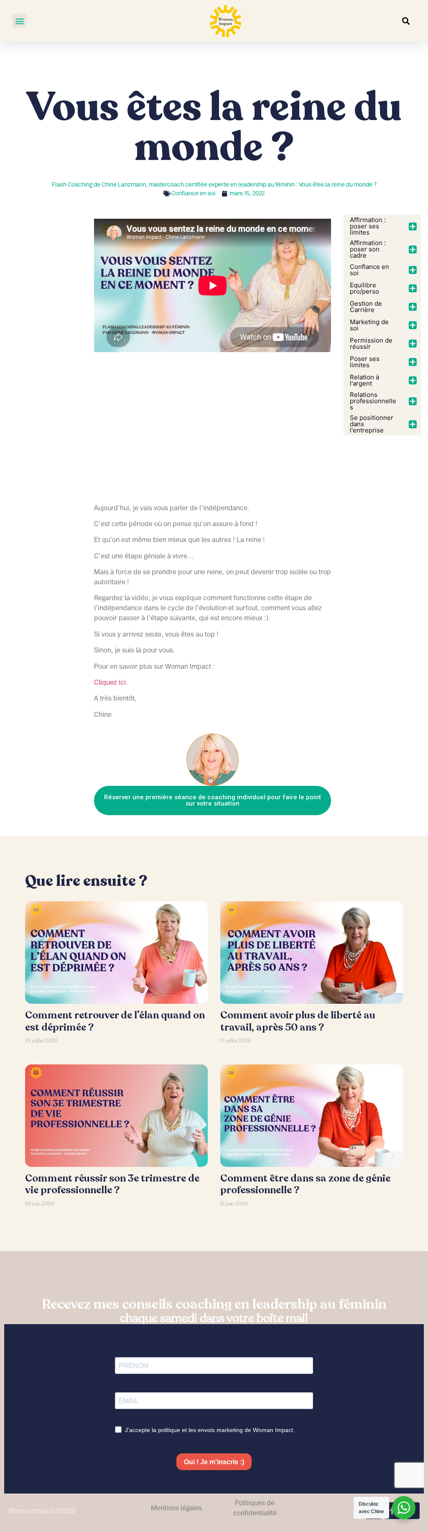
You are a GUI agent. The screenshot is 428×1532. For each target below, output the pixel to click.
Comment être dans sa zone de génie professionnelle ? (305, 1184)
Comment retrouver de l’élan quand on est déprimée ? (115, 1021)
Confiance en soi (193, 193)
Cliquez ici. (111, 682)
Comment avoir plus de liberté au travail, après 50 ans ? (297, 1021)
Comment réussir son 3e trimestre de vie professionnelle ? (112, 1184)
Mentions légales (176, 1508)
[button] (19, 21)
